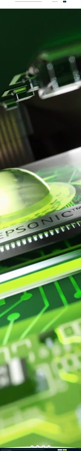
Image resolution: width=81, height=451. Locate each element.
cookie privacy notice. (9, 450)
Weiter (64, 1)
